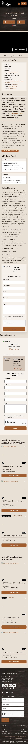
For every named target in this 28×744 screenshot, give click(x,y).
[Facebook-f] (2, 692)
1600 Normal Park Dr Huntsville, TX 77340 (6, 680)
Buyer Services (5, 728)
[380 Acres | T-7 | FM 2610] (14, 455)
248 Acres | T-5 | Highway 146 (13, 501)
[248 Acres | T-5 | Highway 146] (14, 489)
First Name (6, 279)
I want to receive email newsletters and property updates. (14, 317)
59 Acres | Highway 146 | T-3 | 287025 (14, 535)
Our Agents (24, 730)
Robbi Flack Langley (18, 360)
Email (5, 292)
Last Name (6, 285)
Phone (5, 298)
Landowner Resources (6, 733)
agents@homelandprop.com (8, 678)
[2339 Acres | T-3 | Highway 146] (14, 571)
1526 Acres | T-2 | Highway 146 (13, 652)
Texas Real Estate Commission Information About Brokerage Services (16, 742)
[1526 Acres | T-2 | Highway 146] (14, 641)
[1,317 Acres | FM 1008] (14, 606)
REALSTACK (19, 738)
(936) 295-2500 (13, 86)
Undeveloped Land (13, 72)
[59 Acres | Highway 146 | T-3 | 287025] (14, 524)
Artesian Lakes (17, 113)
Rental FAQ (4, 731)
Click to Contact (12, 88)
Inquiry (5, 304)
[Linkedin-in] (7, 692)
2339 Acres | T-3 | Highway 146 (13, 583)
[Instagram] (4, 692)
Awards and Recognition (21, 733)
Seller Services (4, 730)
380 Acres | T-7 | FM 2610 (12, 466)
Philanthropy (24, 731)
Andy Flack (15, 84)
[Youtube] (9, 692)
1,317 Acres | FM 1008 (11, 617)
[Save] (25, 447)
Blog (25, 728)
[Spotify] (12, 692)
